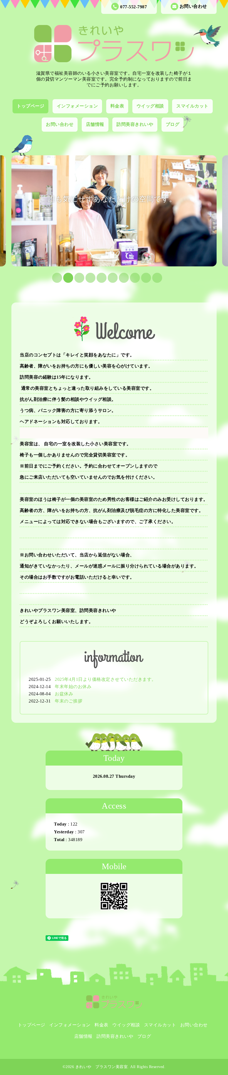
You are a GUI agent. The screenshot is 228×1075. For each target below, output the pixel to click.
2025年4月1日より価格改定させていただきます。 (105, 679)
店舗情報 (95, 124)
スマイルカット (192, 106)
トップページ (30, 106)
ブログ (173, 124)
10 (152, 277)
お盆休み (64, 693)
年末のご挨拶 (68, 701)
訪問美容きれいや (135, 124)
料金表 (117, 106)
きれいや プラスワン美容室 (101, 1067)
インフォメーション (77, 106)
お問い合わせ (193, 6)
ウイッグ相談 (150, 106)
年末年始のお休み (73, 686)
